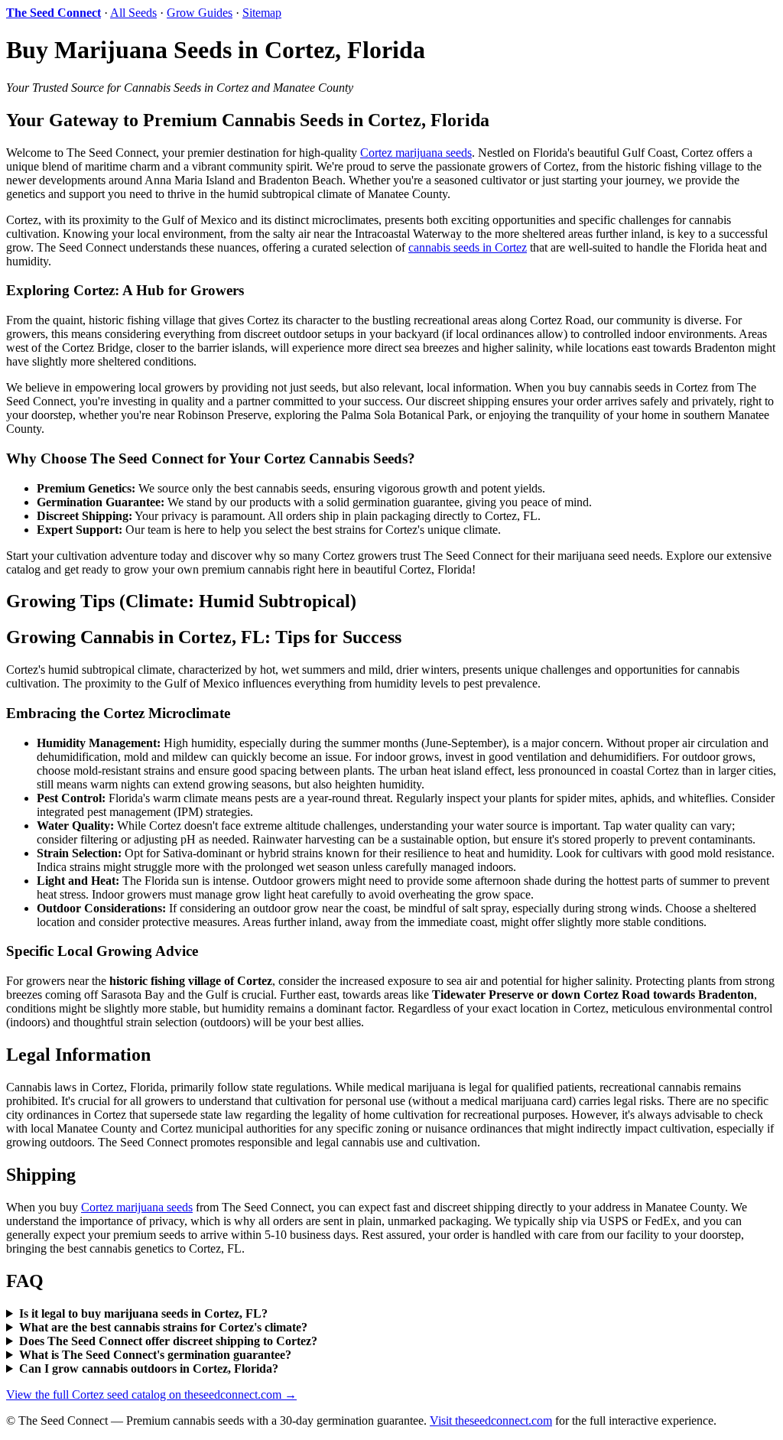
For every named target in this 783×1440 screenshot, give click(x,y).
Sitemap (261, 12)
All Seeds (133, 12)
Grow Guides (199, 12)
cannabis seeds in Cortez (467, 247)
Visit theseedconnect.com (491, 1420)
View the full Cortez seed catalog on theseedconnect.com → (151, 1394)
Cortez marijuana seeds (416, 152)
